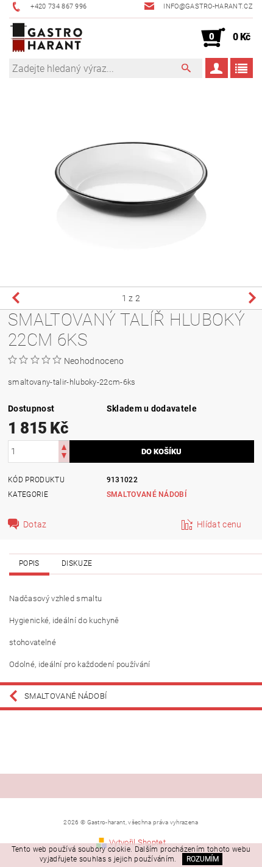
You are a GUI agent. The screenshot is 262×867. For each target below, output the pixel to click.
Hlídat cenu (219, 524)
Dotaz (35, 524)
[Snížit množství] (63, 457)
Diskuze (77, 563)
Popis (29, 563)
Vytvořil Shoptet (137, 842)
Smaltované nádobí (146, 494)
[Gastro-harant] (46, 38)
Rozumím (202, 859)
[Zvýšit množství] (63, 446)
